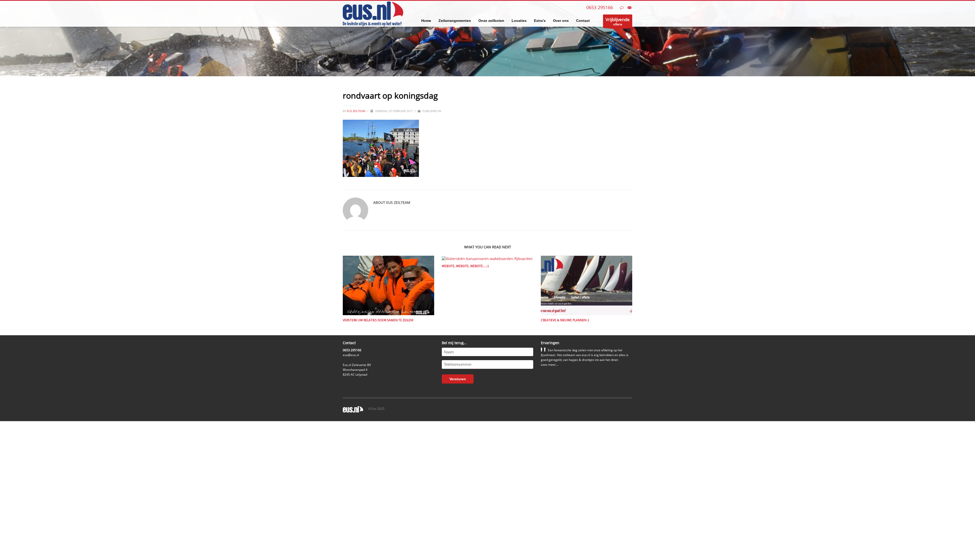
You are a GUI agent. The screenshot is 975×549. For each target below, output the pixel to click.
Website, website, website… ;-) (465, 266)
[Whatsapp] (622, 7)
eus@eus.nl (351, 355)
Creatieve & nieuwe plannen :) (565, 320)
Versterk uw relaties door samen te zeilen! (378, 320)
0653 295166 (599, 7)
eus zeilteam (356, 111)
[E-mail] (629, 7)
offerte (618, 21)
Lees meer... (549, 364)
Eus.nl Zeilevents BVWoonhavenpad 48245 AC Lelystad (357, 370)
